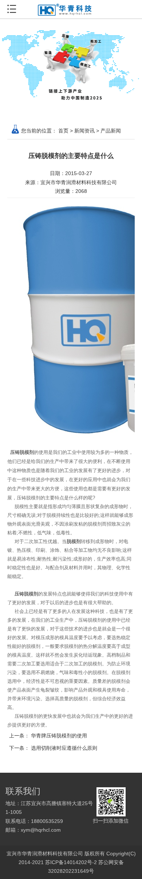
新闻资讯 (84, 131)
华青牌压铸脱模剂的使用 (59, 736)
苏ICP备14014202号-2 (71, 862)
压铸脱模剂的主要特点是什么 (71, 155)
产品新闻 (110, 131)
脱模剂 (74, 541)
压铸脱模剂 (21, 452)
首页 (63, 131)
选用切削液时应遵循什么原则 (64, 748)
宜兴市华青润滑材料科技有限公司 (78, 182)
